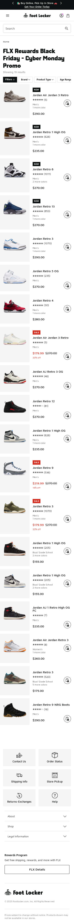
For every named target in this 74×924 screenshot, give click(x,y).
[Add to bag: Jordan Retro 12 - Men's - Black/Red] (67, 415)
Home (6, 41)
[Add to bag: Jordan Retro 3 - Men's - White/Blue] (67, 246)
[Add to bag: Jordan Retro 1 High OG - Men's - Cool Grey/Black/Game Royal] (67, 438)
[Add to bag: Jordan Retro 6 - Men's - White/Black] (67, 177)
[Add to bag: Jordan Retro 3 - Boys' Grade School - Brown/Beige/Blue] (67, 680)
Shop (11, 826)
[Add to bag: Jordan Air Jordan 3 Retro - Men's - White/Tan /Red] (67, 103)
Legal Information (18, 836)
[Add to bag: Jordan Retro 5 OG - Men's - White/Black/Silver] (67, 285)
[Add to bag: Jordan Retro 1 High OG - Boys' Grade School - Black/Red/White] (67, 551)
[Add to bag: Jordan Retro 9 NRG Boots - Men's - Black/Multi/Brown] (67, 718)
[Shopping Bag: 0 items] (67, 15)
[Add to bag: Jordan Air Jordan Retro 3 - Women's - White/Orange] (67, 648)
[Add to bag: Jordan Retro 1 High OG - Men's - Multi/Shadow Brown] (67, 140)
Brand (24, 79)
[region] (37, 5)
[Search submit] (66, 28)
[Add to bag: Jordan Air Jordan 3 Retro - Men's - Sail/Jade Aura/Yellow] (67, 356)
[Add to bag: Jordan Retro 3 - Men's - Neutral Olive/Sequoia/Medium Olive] (67, 518)
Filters (8, 79)
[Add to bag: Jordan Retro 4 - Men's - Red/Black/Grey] (67, 308)
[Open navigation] (8, 15)
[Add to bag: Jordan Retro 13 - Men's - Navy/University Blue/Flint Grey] (67, 214)
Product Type (44, 79)
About (11, 816)
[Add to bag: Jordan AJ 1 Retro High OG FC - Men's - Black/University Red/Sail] (67, 624)
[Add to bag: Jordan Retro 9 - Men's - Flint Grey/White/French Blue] (67, 486)
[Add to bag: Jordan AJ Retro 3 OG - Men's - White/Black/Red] (67, 385)
